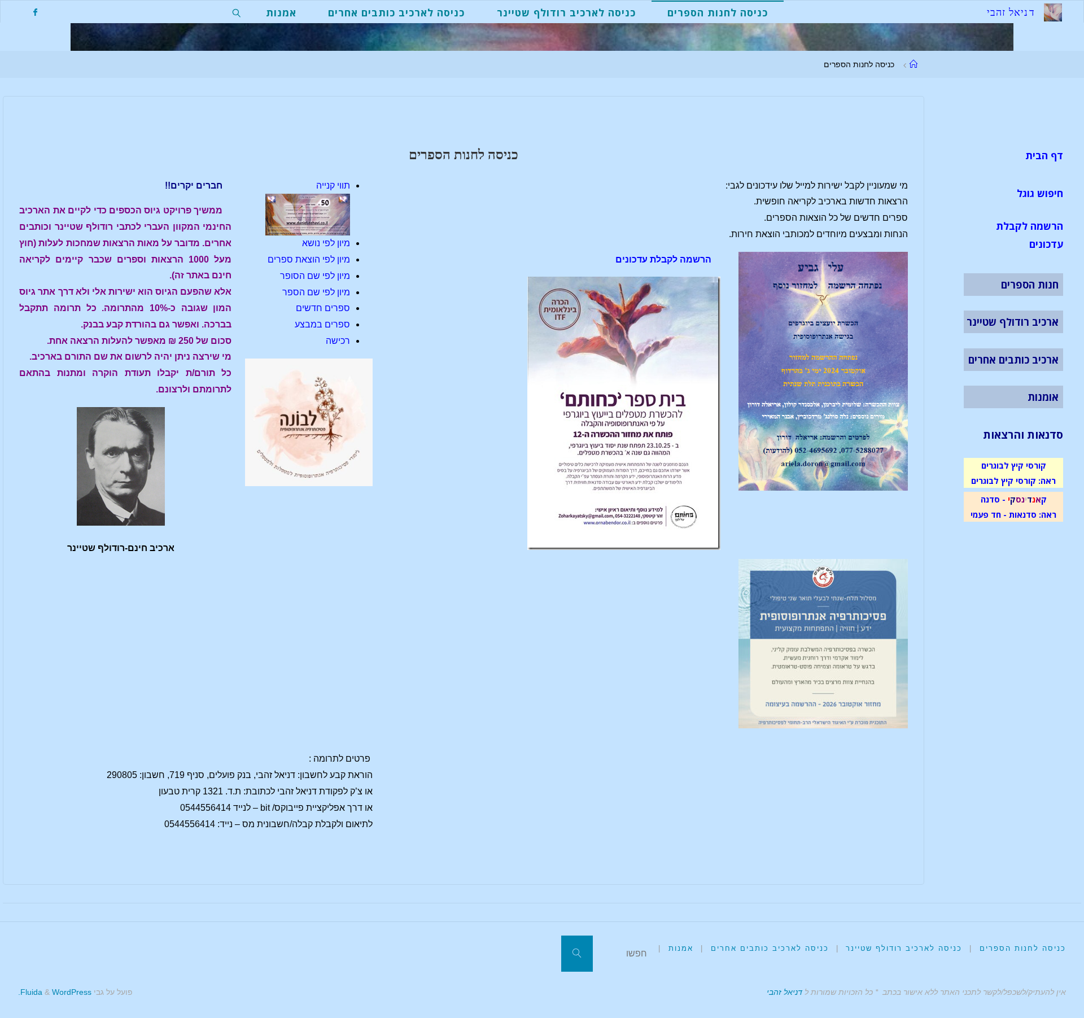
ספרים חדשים (323, 308)
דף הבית (1044, 155)
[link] (237, 12)
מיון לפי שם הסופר (315, 276)
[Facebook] (35, 12)
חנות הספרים (1030, 284)
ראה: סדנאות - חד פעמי (1013, 514)
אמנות (680, 948)
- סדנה (993, 499)
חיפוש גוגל (1040, 193)
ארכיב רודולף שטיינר (1013, 322)
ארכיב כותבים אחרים (1013, 359)
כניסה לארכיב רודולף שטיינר (904, 948)
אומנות (1043, 397)
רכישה (338, 341)
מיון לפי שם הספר (316, 292)
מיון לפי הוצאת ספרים (309, 259)
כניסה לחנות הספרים (1023, 948)
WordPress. (54, 992)
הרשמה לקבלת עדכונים (663, 259)
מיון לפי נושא (326, 243)
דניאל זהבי (784, 992)
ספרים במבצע (322, 324)
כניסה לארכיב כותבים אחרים (770, 948)
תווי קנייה (333, 185)
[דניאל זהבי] (1053, 11)
